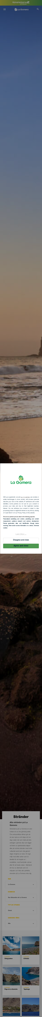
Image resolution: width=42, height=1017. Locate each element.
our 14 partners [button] (25, 497)
